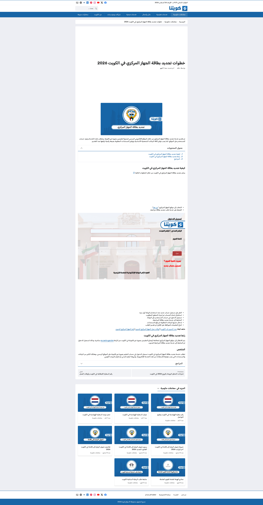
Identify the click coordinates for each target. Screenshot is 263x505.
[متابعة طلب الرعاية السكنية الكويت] (131, 472)
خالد (178, 68)
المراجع (178, 159)
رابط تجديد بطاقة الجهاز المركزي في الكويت (166, 156)
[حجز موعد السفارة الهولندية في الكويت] (95, 409)
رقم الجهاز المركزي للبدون (125, 329)
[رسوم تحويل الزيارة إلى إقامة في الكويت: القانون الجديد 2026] (131, 441)
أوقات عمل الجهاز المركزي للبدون (147, 329)
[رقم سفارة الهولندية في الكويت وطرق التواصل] (168, 409)
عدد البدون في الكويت (169, 329)
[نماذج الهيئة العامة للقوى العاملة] (168, 472)
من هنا (155, 207)
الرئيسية (182, 22)
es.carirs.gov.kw (107, 340)
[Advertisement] (131, 43)
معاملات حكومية (170, 22)
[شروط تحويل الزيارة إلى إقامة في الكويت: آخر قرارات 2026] (168, 441)
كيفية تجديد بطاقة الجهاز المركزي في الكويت (165, 154)
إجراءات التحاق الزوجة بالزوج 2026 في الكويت (166, 374)
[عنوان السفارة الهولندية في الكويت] (131, 409)
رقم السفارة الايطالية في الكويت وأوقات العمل (96, 374)
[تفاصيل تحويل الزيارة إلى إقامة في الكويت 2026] (95, 441)
